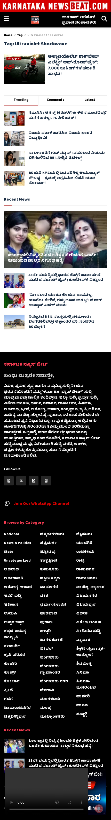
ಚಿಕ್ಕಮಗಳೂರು (52, 534)
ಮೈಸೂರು (84, 534)
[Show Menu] (6, 19)
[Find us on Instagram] (33, 480)
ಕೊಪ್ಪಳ (10, 673)
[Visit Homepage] (35, 20)
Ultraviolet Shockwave (45, 35)
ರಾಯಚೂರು (86, 578)
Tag (20, 35)
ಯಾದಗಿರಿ (84, 543)
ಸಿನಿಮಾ (82, 673)
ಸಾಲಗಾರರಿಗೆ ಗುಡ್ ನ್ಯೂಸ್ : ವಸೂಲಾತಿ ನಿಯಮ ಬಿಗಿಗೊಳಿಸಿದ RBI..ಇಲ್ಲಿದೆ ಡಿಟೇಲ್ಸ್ (66, 155)
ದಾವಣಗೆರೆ (49, 587)
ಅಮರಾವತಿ (13, 578)
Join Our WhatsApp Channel (41, 504)
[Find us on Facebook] (9, 480)
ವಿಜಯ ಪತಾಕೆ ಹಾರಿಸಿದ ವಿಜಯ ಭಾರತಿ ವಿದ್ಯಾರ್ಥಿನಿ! (60, 136)
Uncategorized (17, 561)
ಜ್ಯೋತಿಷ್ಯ (48, 552)
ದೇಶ (44, 596)
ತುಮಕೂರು (49, 570)
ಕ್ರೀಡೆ (8, 690)
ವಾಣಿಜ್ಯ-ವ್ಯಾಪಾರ (90, 587)
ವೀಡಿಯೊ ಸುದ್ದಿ (88, 631)
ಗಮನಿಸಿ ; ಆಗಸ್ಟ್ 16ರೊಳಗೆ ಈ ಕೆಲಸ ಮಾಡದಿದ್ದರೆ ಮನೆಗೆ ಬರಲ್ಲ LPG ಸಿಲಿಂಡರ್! (67, 115)
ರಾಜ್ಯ (80, 561)
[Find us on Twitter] (21, 480)
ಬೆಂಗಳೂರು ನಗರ (54, 681)
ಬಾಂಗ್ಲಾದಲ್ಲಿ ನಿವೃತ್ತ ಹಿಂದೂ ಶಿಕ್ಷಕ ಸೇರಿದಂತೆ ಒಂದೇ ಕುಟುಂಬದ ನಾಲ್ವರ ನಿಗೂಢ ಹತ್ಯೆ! (52, 258)
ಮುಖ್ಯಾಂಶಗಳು (52, 717)
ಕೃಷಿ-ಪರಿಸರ (14, 655)
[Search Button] (104, 19)
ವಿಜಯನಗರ (86, 596)
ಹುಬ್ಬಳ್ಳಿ (81, 714)
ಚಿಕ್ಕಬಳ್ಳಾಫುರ (15, 717)
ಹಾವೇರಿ (83, 697)
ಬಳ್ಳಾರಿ (45, 631)
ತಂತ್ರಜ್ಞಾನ (14, 58)
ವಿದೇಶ (82, 614)
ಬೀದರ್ (46, 649)
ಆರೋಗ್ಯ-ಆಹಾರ (18, 587)
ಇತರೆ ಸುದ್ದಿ (12, 596)
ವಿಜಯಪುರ (86, 605)
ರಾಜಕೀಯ (85, 552)
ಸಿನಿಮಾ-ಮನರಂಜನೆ (86, 684)
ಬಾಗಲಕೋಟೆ (51, 640)
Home (8, 35)
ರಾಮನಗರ (85, 570)
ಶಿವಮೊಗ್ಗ (83, 664)
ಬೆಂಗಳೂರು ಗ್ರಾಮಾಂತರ (50, 669)
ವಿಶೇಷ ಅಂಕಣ (88, 622)
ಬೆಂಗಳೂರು (49, 658)
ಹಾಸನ (82, 705)
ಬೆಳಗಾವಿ (47, 690)
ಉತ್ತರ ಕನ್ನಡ (14, 622)
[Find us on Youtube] (46, 480)
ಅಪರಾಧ (11, 570)
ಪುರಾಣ (46, 622)
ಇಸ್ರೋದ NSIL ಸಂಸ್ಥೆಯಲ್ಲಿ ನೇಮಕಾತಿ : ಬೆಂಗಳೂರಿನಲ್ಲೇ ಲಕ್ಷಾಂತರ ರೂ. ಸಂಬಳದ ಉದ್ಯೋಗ (61, 322)
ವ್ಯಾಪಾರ (83, 640)
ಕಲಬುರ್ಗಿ (12, 646)
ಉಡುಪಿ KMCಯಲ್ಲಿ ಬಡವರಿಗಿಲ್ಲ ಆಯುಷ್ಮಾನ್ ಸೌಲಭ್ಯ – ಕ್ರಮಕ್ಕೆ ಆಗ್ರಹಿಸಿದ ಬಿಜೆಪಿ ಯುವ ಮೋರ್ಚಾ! (64, 178)
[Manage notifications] (99, 808)
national (11, 534)
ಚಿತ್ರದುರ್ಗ (48, 543)
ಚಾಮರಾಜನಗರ (17, 708)
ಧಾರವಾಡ (48, 614)
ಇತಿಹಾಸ (11, 605)
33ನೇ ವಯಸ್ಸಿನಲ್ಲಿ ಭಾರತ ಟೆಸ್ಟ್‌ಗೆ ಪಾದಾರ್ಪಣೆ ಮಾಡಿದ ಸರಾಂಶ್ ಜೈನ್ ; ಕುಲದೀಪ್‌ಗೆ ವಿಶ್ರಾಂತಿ (65, 278)
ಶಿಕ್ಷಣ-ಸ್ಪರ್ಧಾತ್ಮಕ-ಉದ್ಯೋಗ (90, 652)
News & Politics (17, 543)
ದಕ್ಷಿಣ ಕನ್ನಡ (50, 578)
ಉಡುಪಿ (10, 614)
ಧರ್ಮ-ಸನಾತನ (53, 605)
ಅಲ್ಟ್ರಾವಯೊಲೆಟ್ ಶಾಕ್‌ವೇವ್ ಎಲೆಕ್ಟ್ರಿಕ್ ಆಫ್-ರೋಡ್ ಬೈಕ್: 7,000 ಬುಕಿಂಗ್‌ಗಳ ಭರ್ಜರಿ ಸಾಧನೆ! (73, 65)
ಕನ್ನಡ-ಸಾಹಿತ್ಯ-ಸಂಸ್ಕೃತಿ (16, 634)
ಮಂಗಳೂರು (50, 699)
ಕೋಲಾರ (12, 681)
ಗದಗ (8, 699)
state (8, 552)
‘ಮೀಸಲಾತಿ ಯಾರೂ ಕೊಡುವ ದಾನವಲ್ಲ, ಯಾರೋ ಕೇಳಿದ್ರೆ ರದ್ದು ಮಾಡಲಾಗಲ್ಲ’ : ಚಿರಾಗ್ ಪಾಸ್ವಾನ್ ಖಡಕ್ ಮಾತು (65, 300)
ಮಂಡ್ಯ (45, 708)
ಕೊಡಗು (10, 664)
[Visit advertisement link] (55, 6)
